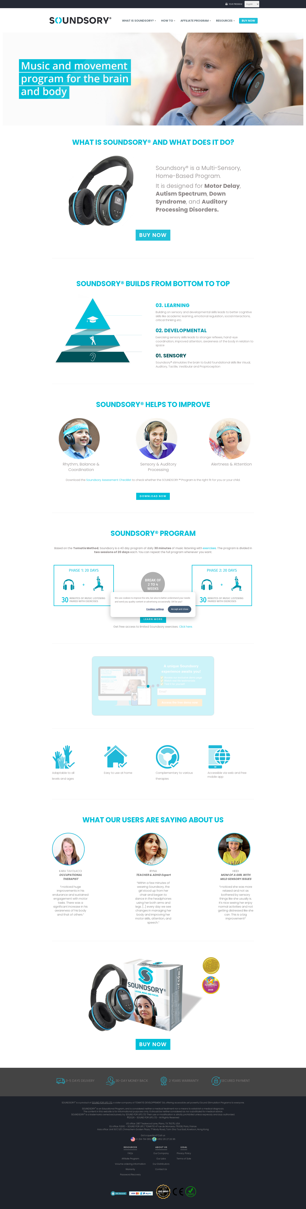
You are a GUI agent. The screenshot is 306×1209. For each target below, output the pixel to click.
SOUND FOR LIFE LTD (102, 1102)
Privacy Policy (184, 1153)
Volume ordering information (130, 1163)
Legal (183, 1147)
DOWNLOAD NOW (153, 496)
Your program (235, 4)
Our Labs (161, 1158)
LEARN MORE (153, 619)
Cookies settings (155, 609)
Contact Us (161, 1169)
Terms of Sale (184, 1158)
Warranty (130, 1169)
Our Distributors (161, 1163)
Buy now (248, 21)
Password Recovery (130, 1174)
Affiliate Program (130, 1158)
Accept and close (179, 609)
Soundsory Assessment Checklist (108, 480)
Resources (224, 21)
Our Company (161, 1153)
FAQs (130, 1153)
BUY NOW (153, 235)
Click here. (186, 627)
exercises (209, 548)
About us (161, 1147)
